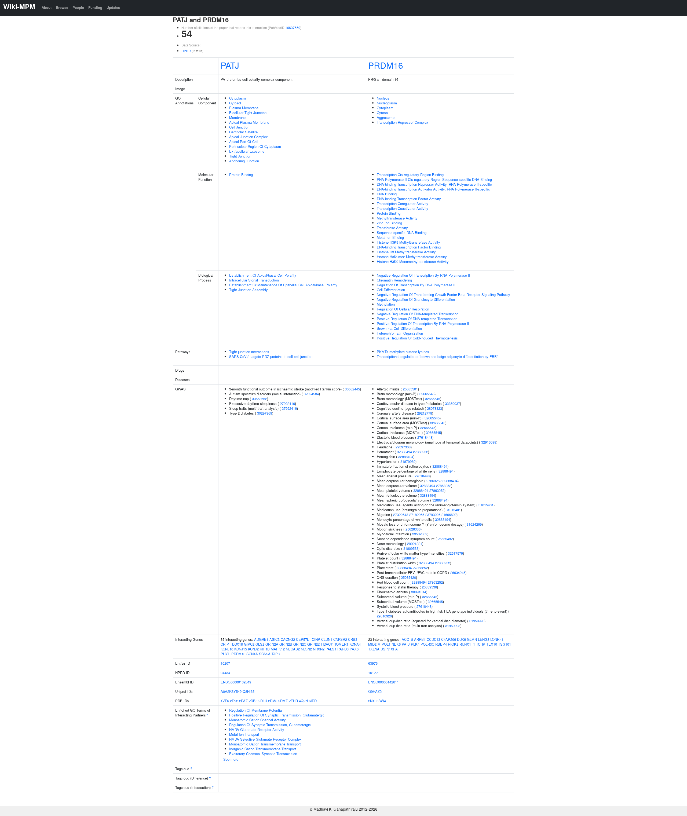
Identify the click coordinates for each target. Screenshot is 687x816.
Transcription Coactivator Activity (402, 208)
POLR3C (427, 644)
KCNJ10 (227, 649)
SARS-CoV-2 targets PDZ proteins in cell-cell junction (270, 356)
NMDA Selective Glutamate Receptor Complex (265, 739)
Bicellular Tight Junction (247, 112)
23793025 (432, 514)
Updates (113, 7)
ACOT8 (407, 639)
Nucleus (383, 98)
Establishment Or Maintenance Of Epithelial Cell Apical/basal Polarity (283, 284)
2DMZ (283, 700)
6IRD (313, 700)
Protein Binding (241, 174)
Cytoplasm (237, 98)
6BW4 (381, 700)
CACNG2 (288, 639)
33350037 (452, 403)
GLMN (472, 639)
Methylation (386, 304)
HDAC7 (326, 644)
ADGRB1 (261, 639)
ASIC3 (274, 639)
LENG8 (483, 639)
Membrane (237, 117)
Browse (62, 7)
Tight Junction (240, 156)
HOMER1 (341, 644)
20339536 (429, 587)
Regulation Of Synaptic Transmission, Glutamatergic (270, 724)
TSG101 (504, 644)
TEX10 (491, 644)
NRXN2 (318, 649)
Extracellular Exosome (246, 151)
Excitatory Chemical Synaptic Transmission (263, 753)
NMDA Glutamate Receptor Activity (256, 729)
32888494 (404, 451)
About (47, 7)
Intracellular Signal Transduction (254, 280)
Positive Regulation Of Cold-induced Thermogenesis (417, 338)
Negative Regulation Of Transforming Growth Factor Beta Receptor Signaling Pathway (443, 294)
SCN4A (252, 653)
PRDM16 (385, 65)
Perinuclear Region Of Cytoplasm (255, 146)
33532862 (419, 533)
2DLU (262, 700)
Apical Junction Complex (248, 136)
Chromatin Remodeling (394, 280)
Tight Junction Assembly (248, 289)
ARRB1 (420, 639)
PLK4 (415, 644)
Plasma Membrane (243, 107)
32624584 (311, 393)
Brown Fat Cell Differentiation (399, 328)
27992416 (287, 403)
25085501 (410, 388)
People (78, 7)
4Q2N (303, 700)
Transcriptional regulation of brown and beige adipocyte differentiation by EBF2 (437, 356)
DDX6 (461, 639)
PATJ (230, 65)
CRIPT (226, 644)
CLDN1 (326, 639)
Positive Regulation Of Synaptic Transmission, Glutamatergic (276, 715)
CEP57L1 (303, 639)
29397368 (403, 446)
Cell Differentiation (391, 289)
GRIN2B (285, 644)
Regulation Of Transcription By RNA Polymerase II (416, 284)
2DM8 (272, 700)
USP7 (385, 649)
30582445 (352, 388)
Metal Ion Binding (390, 237)
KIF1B (265, 649)
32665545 (426, 393)
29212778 (424, 413)
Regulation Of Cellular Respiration (403, 309)
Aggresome (385, 117)
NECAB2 (293, 649)
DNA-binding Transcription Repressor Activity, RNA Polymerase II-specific (434, 184)
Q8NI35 (248, 691)
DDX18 (237, 644)
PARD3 (343, 649)
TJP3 (276, 653)
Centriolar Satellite (243, 131)
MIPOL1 (384, 644)
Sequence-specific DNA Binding (401, 232)
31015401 (486, 504)
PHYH (225, 653)
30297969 (264, 413)
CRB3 (352, 639)
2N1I (371, 700)
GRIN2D (313, 644)
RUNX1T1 (467, 644)
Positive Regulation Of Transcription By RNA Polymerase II (423, 323)
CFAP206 (448, 639)
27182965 (416, 514)
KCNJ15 (240, 649)
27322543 (400, 514)
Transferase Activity (392, 227)
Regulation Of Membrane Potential (256, 710)
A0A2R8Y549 (231, 691)
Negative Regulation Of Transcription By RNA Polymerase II (423, 275)
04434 (225, 672)
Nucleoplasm (387, 102)
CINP (316, 639)
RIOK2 (453, 644)
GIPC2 (249, 644)
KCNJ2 (253, 649)
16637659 (292, 27)
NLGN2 (306, 649)
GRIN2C (299, 644)
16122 (373, 672)
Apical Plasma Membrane (249, 122)
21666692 (448, 514)
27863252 (420, 451)
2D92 (234, 700)
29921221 (414, 543)
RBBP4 (441, 644)
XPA (394, 649)
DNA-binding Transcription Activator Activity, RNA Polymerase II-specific (433, 189)
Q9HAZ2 (375, 691)
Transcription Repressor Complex (402, 122)
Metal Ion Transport (244, 734)
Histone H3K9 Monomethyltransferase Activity (413, 261)
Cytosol (235, 102)
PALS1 (331, 649)
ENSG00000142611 (383, 682)
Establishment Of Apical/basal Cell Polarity (262, 275)
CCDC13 (433, 639)
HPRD (186, 50)
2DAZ (243, 700)
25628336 (413, 529)
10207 (225, 663)
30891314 (418, 591)
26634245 (457, 572)
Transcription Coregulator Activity (402, 203)
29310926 (384, 616)
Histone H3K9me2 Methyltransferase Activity (412, 256)
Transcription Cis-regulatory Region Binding (410, 174)
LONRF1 (496, 639)
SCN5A (265, 653)
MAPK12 (278, 649)
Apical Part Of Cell (243, 141)
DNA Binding (387, 193)
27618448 (424, 437)
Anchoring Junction (244, 160)
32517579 (455, 553)
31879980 (407, 461)
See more (230, 759)
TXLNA (373, 649)
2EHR (293, 700)
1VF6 (225, 700)
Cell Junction (239, 127)
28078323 (434, 408)
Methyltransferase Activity (397, 218)
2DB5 (253, 700)
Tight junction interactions (249, 351)
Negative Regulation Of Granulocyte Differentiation (416, 299)
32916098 (488, 442)
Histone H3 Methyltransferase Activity (406, 251)
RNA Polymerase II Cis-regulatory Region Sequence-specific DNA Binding (434, 179)
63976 (373, 663)
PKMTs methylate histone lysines (403, 351)
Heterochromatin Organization (400, 333)
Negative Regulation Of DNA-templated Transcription (417, 313)
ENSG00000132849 (236, 682)
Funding (95, 7)
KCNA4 (355, 644)
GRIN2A (271, 644)
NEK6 (396, 644)
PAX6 (354, 649)
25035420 (408, 577)
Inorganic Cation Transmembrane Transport (262, 748)
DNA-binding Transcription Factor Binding (409, 247)
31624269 (474, 524)
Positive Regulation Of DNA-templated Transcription (417, 318)
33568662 (259, 398)
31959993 (476, 620)
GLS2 (259, 644)
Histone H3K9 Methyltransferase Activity (408, 242)
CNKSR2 (340, 639)
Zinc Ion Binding (389, 222)
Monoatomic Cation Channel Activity (257, 719)
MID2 (372, 644)
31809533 (410, 548)
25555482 (445, 538)
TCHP (480, 644)
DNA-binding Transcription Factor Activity (409, 198)
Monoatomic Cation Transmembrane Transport (265, 744)
